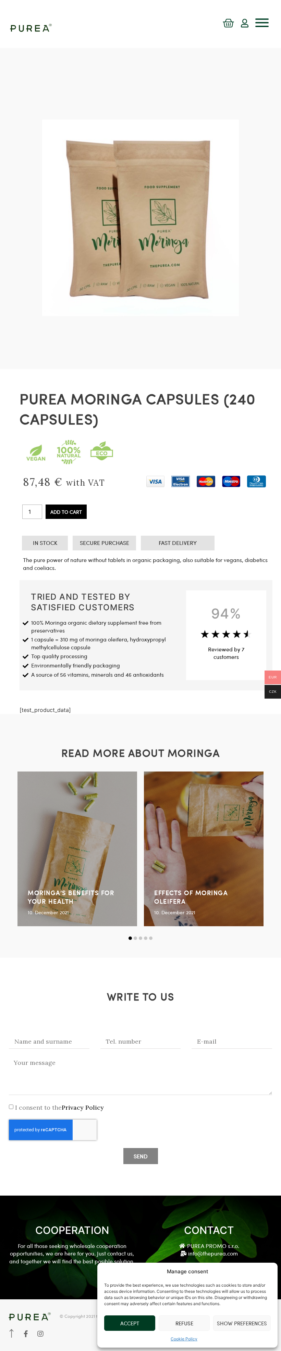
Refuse (184, 1323)
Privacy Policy (83, 1107)
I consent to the (59, 1107)
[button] (130, 938)
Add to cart (66, 511)
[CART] (228, 23)
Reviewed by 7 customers (226, 653)
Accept (129, 1323)
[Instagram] (40, 1333)
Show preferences (242, 1323)
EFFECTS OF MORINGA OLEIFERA (191, 896)
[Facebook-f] (26, 1333)
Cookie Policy (184, 1338)
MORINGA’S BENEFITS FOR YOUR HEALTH (71, 896)
